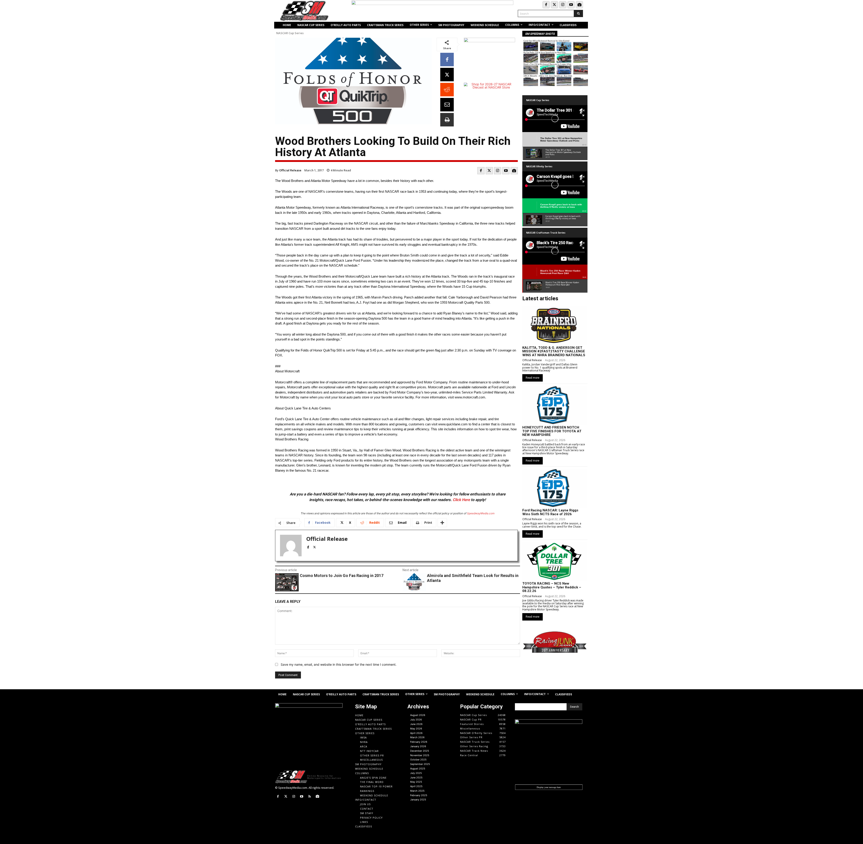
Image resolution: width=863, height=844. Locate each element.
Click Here (461, 499)
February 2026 (418, 741)
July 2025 (416, 773)
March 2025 (417, 790)
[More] (442, 522)
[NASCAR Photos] (579, 4)
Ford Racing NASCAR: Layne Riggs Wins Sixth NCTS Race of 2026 (550, 512)
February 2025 (418, 795)
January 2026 (418, 746)
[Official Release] (291, 545)
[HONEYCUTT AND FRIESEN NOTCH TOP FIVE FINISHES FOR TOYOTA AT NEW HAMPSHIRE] (554, 405)
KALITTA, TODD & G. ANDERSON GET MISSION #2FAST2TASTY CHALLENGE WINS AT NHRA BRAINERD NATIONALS (553, 351)
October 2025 (418, 759)
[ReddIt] (447, 89)
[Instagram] (562, 4)
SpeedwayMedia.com (480, 513)
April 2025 (416, 786)
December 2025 (419, 750)
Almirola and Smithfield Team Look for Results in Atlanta (472, 578)
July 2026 (416, 719)
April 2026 (416, 733)
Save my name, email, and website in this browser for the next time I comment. (338, 664)
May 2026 (416, 728)
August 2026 (417, 715)
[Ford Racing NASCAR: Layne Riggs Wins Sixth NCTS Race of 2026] (554, 488)
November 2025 (419, 755)
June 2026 (416, 724)
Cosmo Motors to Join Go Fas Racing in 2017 (341, 575)
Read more (532, 377)
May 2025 (416, 781)
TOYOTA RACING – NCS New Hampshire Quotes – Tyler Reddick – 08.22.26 (551, 587)
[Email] (447, 104)
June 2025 (416, 777)
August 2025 (417, 768)
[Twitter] (554, 4)
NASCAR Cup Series (290, 33)
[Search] (578, 13)
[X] (447, 74)
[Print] (447, 119)
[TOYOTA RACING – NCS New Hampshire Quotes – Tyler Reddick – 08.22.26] (554, 561)
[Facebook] (546, 4)
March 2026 (417, 737)
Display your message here (549, 787)
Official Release (290, 170)
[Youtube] (571, 4)
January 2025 (418, 799)
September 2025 (420, 764)
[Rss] (309, 796)
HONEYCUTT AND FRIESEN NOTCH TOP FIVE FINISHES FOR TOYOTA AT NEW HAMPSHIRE (551, 431)
